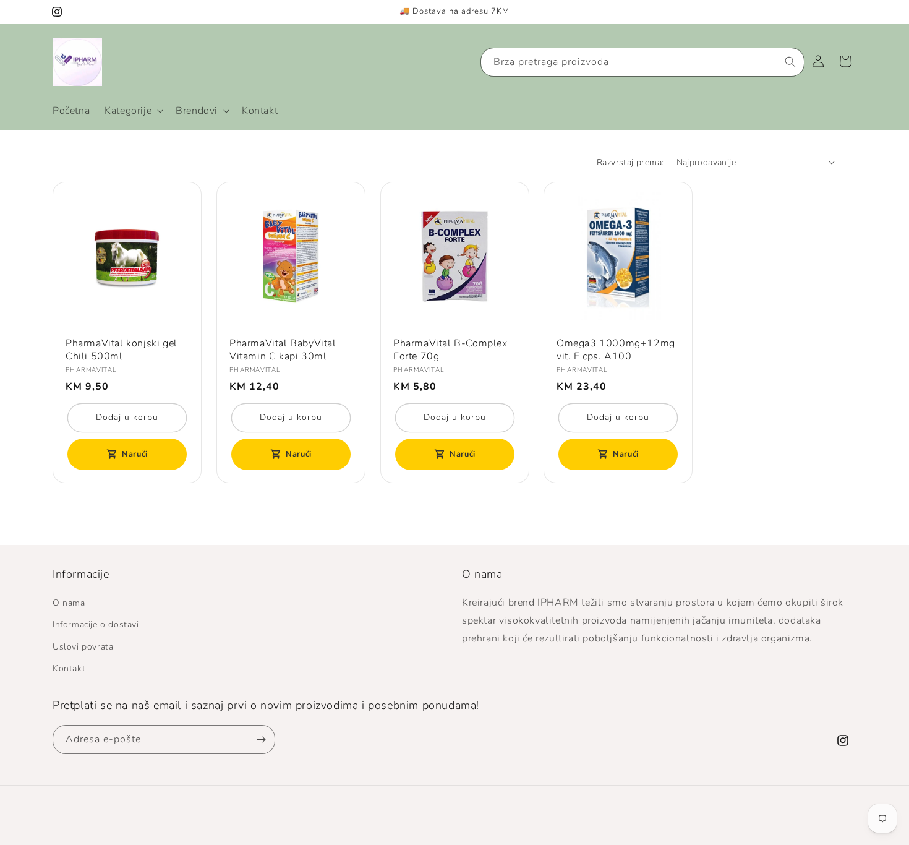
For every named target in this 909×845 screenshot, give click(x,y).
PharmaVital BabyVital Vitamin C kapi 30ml (282, 350)
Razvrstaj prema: (630, 162)
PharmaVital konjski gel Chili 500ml (121, 350)
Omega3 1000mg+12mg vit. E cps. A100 (616, 350)
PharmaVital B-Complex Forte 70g (450, 350)
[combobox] (642, 62)
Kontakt (69, 668)
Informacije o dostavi (96, 625)
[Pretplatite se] (261, 739)
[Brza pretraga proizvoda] (790, 61)
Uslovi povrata (83, 647)
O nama (69, 603)
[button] (132, 111)
